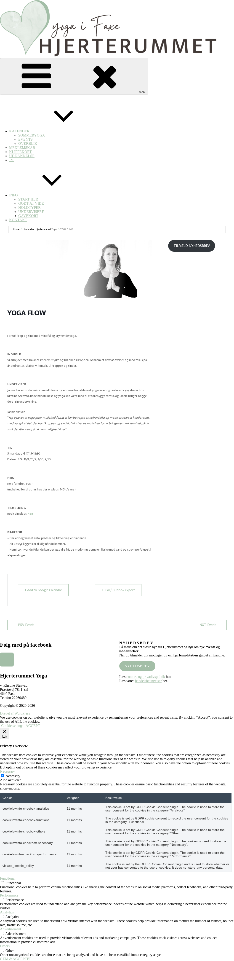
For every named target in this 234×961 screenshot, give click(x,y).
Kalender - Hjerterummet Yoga (40, 229)
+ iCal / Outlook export (118, 590)
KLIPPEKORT (20, 152)
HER (30, 513)
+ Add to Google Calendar (43, 590)
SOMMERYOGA (31, 135)
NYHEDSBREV (137, 666)
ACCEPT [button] (33, 726)
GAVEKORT (28, 216)
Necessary (12, 776)
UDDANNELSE (22, 156)
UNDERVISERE (31, 212)
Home (16, 229)
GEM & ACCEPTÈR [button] (16, 959)
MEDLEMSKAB (22, 148)
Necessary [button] (7, 771)
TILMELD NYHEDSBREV (192, 246)
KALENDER (19, 131)
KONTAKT (18, 220)
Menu (142, 92)
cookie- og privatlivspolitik (145, 677)
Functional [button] (7, 878)
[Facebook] (7, 659)
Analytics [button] (7, 912)
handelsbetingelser (148, 681)
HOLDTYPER (29, 207)
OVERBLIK (27, 143)
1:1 (11, 160)
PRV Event (26, 625)
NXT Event (207, 625)
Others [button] (5, 946)
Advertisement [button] (10, 929)
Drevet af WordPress (15, 713)
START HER (28, 199)
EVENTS (25, 139)
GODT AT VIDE (31, 203)
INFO (13, 195)
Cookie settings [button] (12, 726)
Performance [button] (9, 895)
